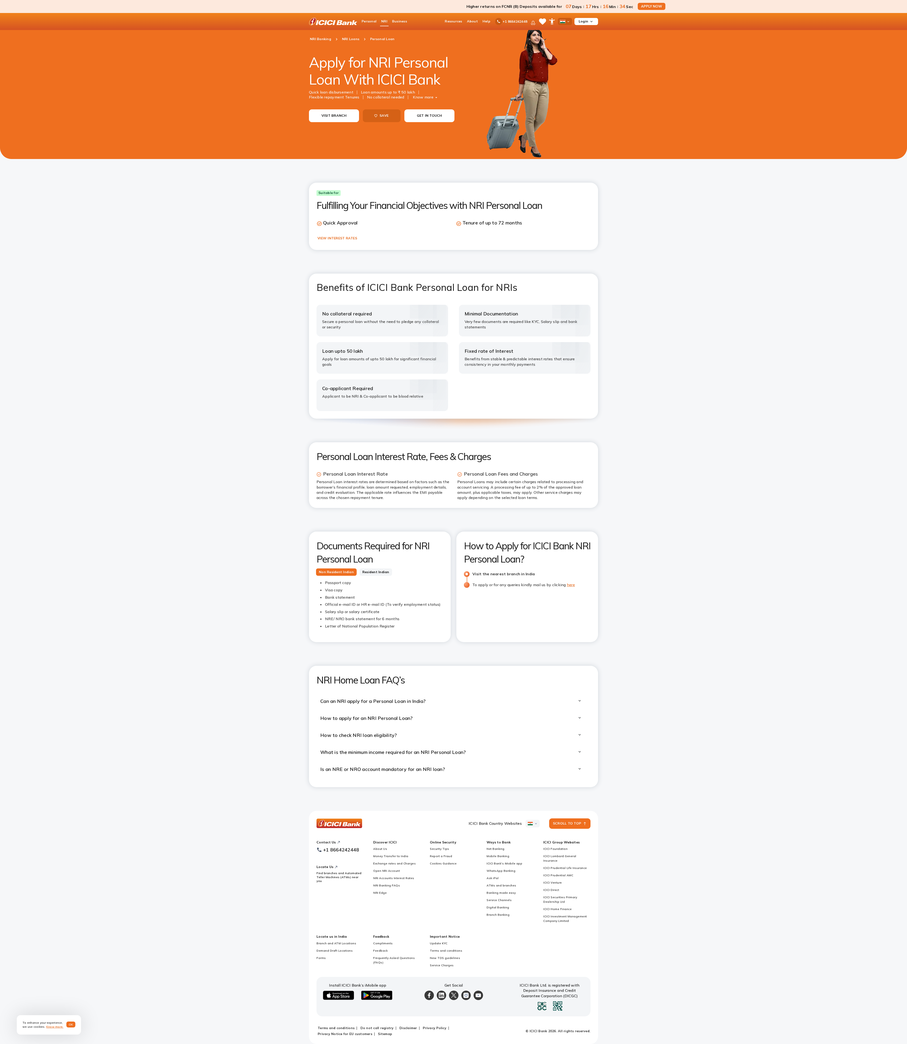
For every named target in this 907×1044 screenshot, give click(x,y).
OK (71, 1024)
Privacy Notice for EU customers (345, 1034)
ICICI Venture (552, 882)
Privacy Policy (434, 1028)
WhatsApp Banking (501, 870)
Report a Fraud (441, 856)
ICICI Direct (551, 890)
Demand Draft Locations (335, 950)
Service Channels (499, 900)
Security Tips (439, 849)
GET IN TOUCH (429, 115)
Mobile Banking (498, 856)
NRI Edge (380, 892)
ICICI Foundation (555, 849)
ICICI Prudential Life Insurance (565, 868)
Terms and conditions (446, 950)
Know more (423, 97)
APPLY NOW (651, 6)
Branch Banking (498, 914)
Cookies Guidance (443, 863)
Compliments (383, 943)
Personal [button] (369, 21)
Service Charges (442, 965)
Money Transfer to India (390, 856)
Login (583, 21)
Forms (321, 958)
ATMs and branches (501, 885)
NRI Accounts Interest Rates (393, 878)
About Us (380, 849)
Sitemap (385, 1034)
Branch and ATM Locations (336, 943)
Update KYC (438, 943)
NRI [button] (384, 21)
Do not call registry (377, 1028)
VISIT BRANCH (334, 115)
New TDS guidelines (445, 958)
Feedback (380, 950)
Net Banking (496, 849)
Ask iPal (493, 878)
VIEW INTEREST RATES (337, 238)
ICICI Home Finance (557, 909)
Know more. (55, 1026)
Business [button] (399, 21)
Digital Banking (498, 907)
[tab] (336, 572)
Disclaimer (408, 1028)
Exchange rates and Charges (394, 863)
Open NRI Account (386, 870)
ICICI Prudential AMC (558, 875)
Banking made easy (501, 892)
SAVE (384, 115)
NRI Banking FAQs (386, 885)
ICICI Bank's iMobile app (504, 863)
